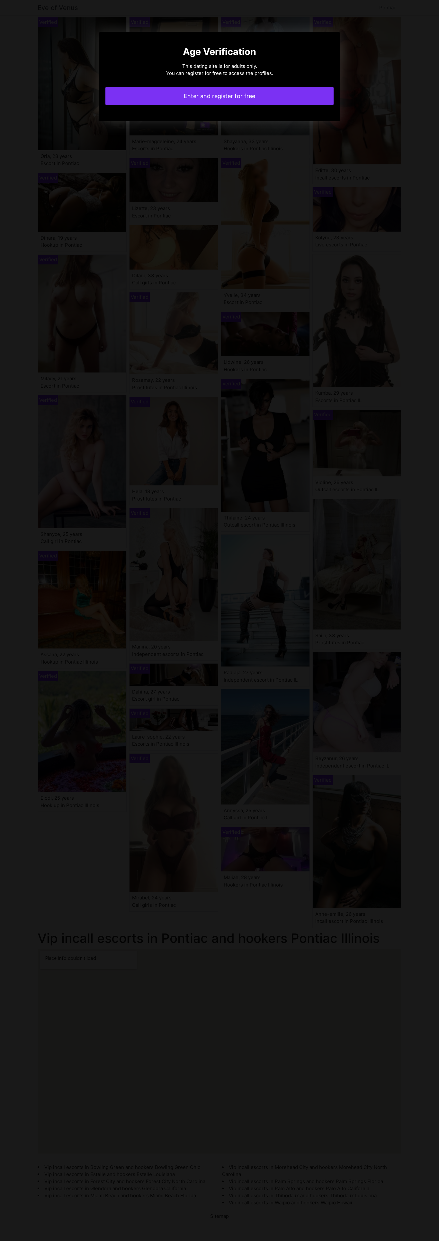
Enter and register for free (219, 96)
